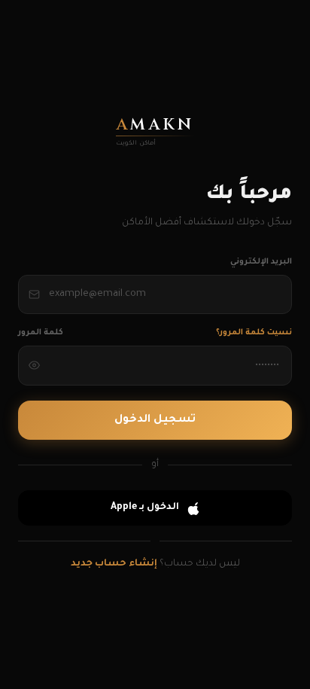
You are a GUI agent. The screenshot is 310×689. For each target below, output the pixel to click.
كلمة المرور (40, 332)
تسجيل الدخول (155, 420)
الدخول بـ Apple (145, 507)
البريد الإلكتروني (261, 262)
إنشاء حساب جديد (114, 564)
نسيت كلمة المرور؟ (254, 332)
